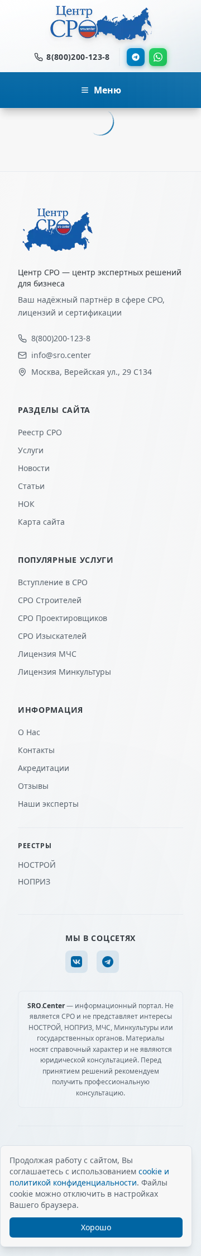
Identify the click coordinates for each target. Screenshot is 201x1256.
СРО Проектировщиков (62, 618)
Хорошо (96, 1227)
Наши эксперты (48, 803)
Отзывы (33, 785)
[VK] (76, 962)
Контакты (36, 750)
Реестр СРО (40, 432)
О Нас (29, 732)
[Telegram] (136, 57)
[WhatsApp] (158, 57)
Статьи (31, 486)
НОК (26, 503)
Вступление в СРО (53, 582)
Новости (34, 468)
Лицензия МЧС (47, 653)
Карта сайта (41, 521)
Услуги (31, 450)
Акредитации (43, 768)
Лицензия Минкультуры (64, 671)
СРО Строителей (50, 600)
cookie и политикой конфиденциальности (89, 1177)
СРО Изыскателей (52, 636)
